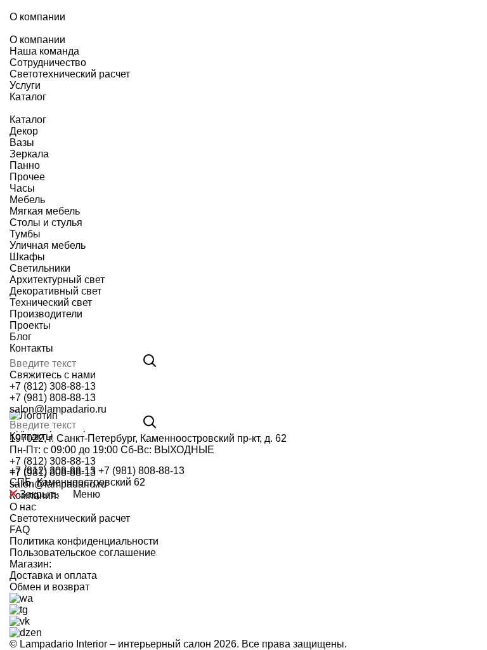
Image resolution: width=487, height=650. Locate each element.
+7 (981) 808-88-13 (53, 397)
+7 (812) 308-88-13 (53, 386)
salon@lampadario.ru (58, 409)
